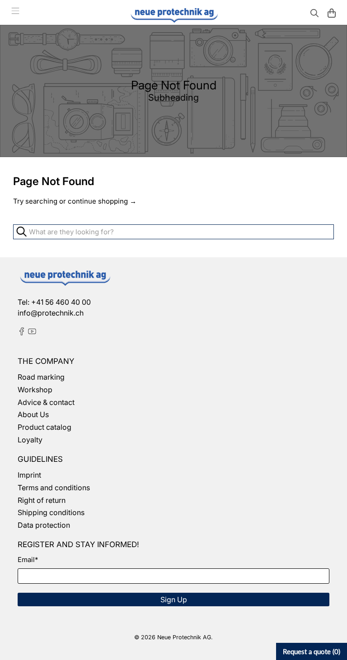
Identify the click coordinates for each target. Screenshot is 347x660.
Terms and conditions (54, 487)
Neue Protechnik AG (184, 637)
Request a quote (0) (311, 651)
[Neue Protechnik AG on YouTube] (32, 332)
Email (28, 559)
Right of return (42, 500)
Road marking (41, 376)
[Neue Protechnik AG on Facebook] (22, 332)
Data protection (44, 525)
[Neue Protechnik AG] (173, 14)
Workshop (35, 389)
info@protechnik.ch (51, 312)
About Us (33, 414)
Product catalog (44, 427)
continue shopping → (102, 201)
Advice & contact (46, 402)
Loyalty (30, 439)
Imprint (29, 474)
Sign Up (173, 599)
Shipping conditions (51, 512)
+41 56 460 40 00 (61, 302)
